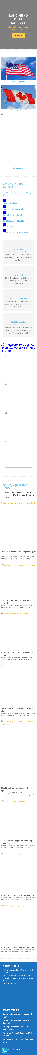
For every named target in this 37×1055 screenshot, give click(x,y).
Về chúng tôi (18, 35)
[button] (2, 24)
